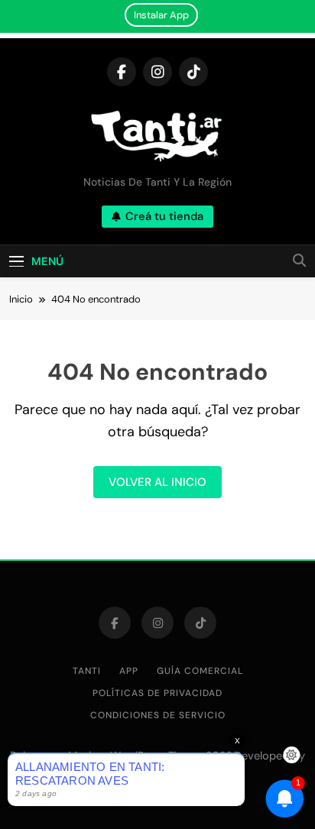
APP (128, 671)
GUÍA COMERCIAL (200, 671)
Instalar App (161, 14)
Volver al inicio (157, 482)
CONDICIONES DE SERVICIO (158, 715)
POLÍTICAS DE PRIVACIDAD (157, 693)
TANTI (87, 671)
